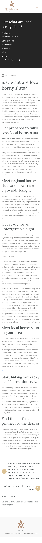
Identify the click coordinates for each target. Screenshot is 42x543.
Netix (21, 533)
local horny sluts (8, 139)
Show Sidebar (10, 75)
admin (4, 52)
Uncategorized (7, 44)
